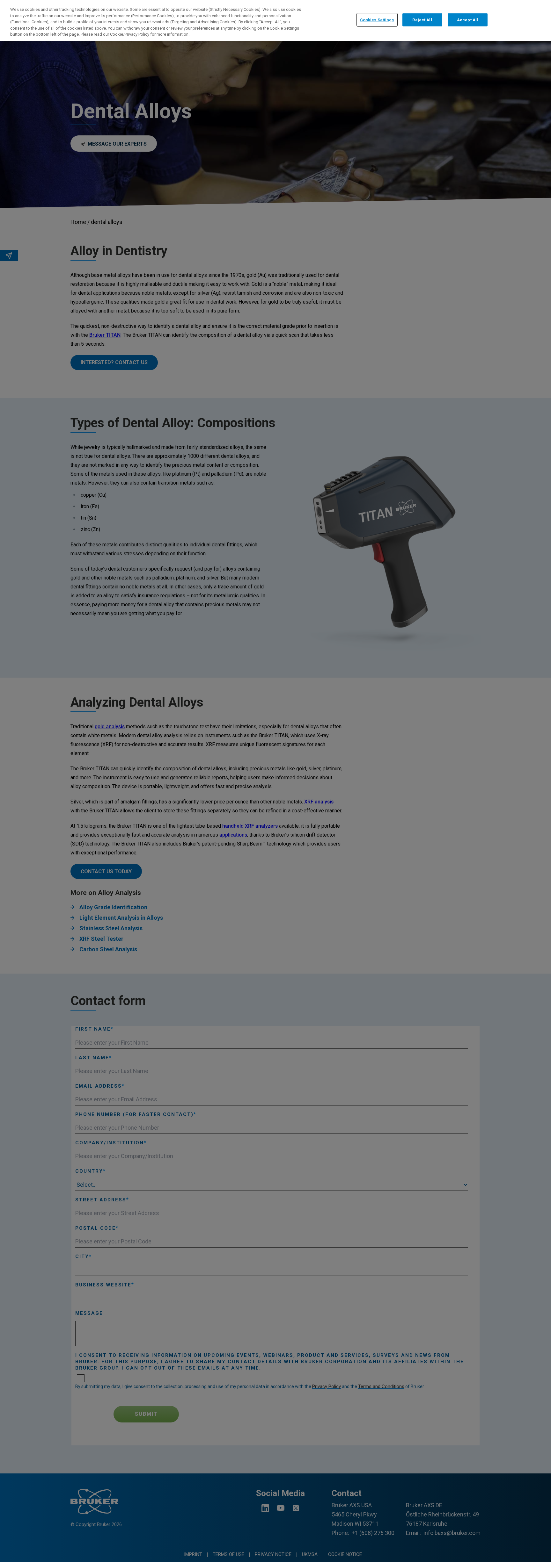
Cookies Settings (377, 19)
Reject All (422, 19)
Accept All (467, 19)
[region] (275, 20)
